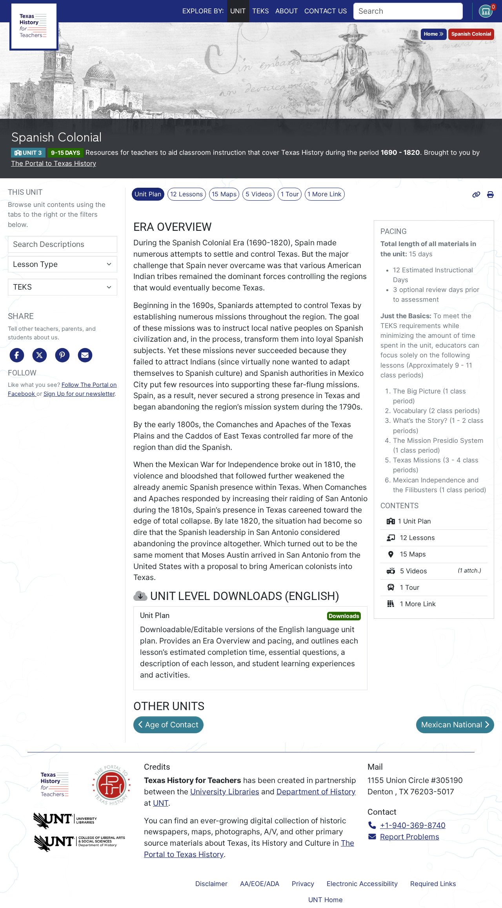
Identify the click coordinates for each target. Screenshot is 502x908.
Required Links (433, 884)
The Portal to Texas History (53, 163)
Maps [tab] (224, 194)
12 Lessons (416, 538)
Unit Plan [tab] (148, 194)
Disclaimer (211, 884)
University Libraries (224, 791)
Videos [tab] (259, 194)
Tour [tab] (290, 194)
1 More (417, 604)
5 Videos (439, 571)
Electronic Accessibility (362, 884)
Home (431, 34)
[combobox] (408, 11)
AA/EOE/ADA (259, 884)
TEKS (260, 11)
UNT (160, 803)
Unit (238, 11)
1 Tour (408, 587)
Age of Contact (170, 724)
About (286, 11)
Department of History (316, 791)
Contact (325, 11)
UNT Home (325, 900)
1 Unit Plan (414, 521)
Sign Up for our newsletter (79, 393)
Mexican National (452, 724)
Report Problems (409, 836)
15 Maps (412, 554)
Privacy (303, 884)
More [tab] (324, 194)
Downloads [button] (345, 615)
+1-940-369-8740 (413, 825)
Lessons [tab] (186, 194)
